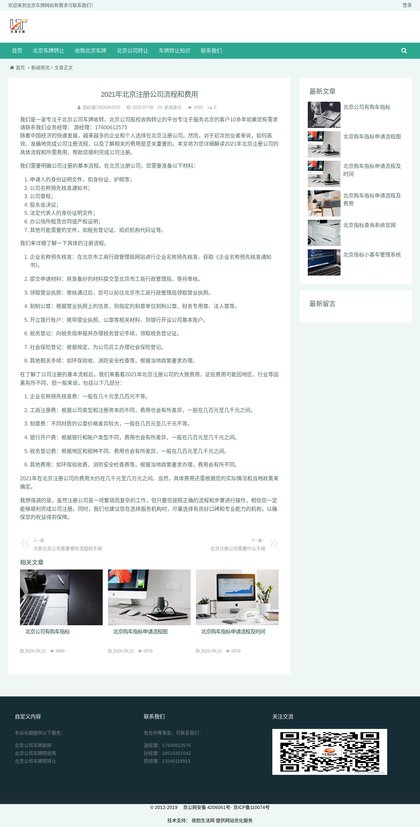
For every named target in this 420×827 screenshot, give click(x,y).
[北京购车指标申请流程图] (149, 597)
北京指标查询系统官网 (369, 225)
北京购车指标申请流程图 (140, 631)
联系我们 (211, 50)
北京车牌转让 (48, 50)
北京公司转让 (132, 50)
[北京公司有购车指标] (61, 597)
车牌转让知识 (174, 50)
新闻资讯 (40, 67)
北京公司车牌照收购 (35, 753)
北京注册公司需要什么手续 (237, 545)
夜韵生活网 (203, 820)
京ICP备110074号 (251, 807)
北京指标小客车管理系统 (372, 255)
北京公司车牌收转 (33, 745)
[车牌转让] (18, 33)
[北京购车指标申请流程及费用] (324, 203)
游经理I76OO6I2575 (101, 107)
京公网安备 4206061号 (206, 807)
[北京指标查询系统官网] (324, 233)
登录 (407, 5)
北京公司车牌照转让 (35, 761)
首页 (17, 50)
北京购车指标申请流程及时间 (233, 631)
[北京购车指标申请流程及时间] (237, 597)
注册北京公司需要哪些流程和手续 (67, 545)
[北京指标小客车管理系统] (324, 262)
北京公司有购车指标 (47, 631)
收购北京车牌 (90, 50)
